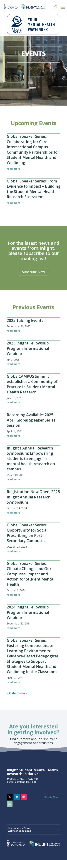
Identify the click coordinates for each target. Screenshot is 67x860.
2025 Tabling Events (25, 320)
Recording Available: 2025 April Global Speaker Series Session (31, 420)
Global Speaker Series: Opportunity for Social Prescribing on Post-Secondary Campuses (27, 532)
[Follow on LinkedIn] (17, 797)
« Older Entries (17, 693)
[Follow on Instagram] (24, 797)
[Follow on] (10, 804)
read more (13, 168)
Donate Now (51, 797)
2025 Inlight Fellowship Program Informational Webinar (28, 348)
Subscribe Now (33, 272)
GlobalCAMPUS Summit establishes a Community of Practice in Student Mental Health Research (32, 384)
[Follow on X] (10, 797)
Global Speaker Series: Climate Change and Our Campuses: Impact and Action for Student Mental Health (30, 574)
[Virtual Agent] (33, 25)
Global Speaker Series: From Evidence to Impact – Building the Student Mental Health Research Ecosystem (33, 189)
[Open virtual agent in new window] (33, 34)
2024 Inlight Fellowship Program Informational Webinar (28, 612)
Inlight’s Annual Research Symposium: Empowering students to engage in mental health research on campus (31, 459)
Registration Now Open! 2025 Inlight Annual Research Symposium (33, 497)
